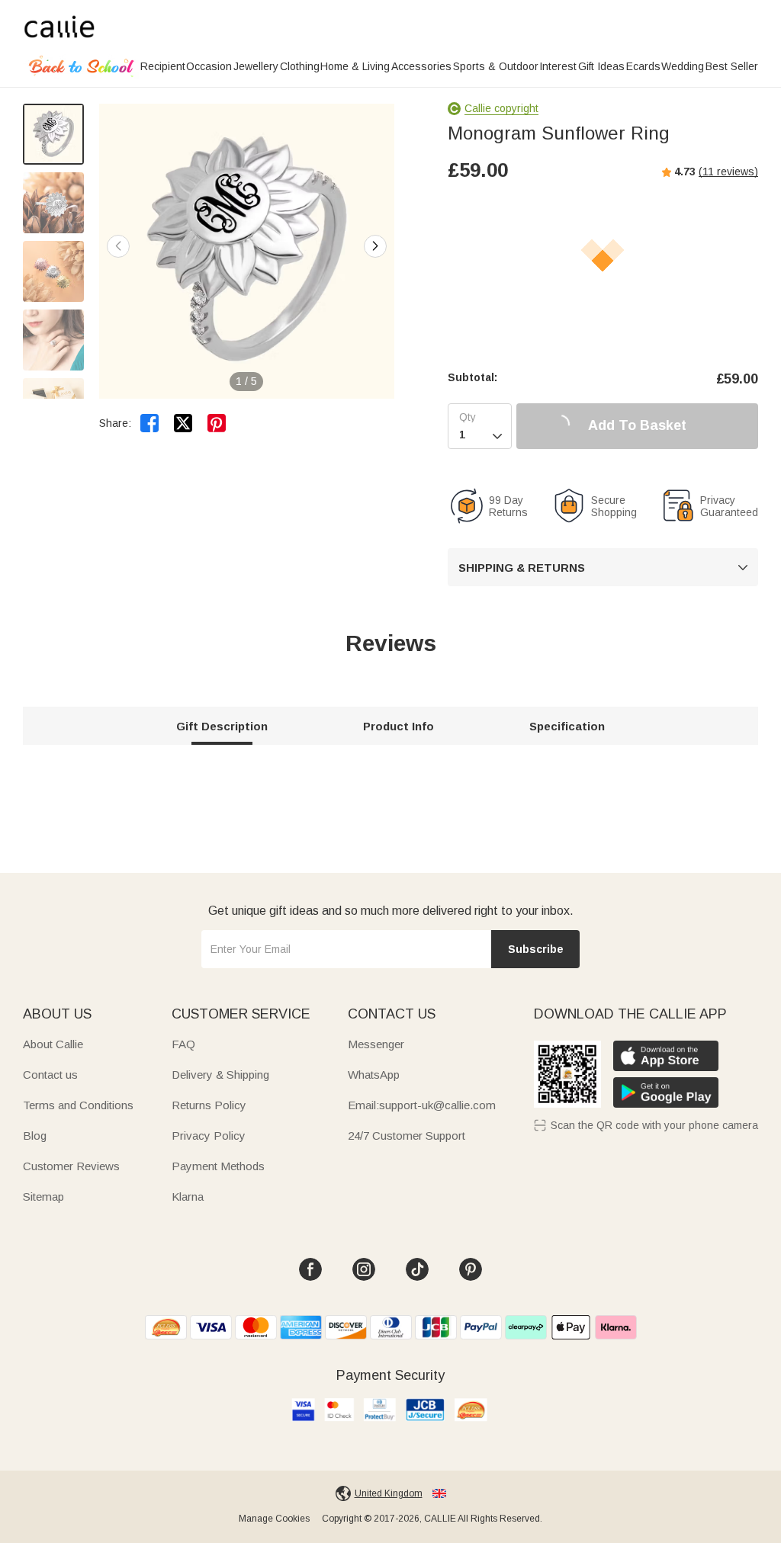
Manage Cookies (274, 1518)
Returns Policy (209, 1105)
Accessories (421, 66)
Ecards (643, 66)
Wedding (682, 66)
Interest (558, 66)
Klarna (188, 1196)
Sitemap (43, 1196)
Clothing (300, 66)
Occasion (209, 66)
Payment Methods (218, 1166)
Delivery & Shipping (220, 1074)
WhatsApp (374, 1074)
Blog (35, 1135)
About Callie (53, 1044)
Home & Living (355, 66)
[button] (375, 246)
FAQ (183, 1044)
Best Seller (731, 66)
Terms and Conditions (78, 1105)
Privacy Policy (209, 1135)
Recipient (162, 66)
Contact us (50, 1074)
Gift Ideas (601, 66)
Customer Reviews (71, 1166)
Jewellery (255, 66)
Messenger (376, 1044)
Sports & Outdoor (495, 66)
